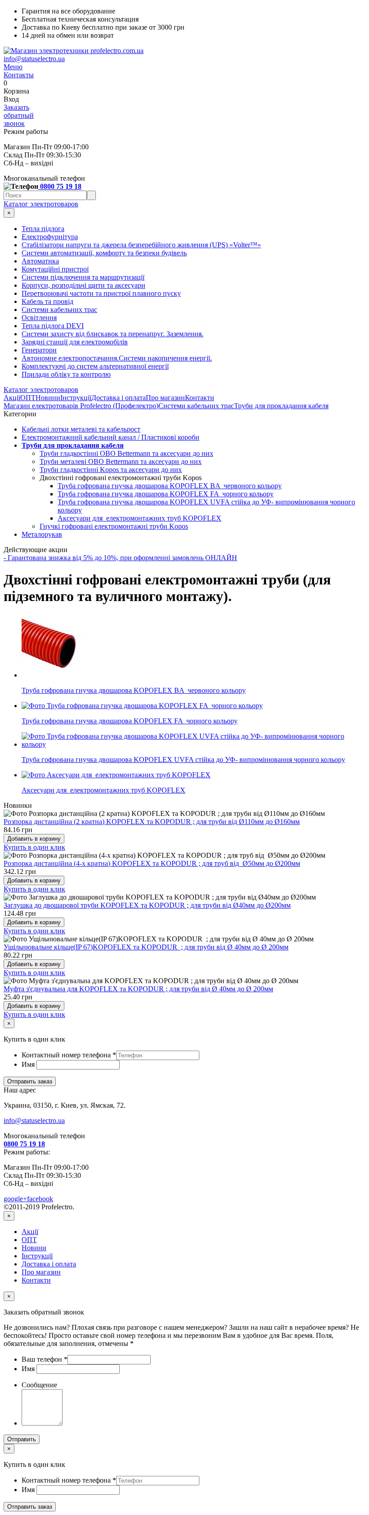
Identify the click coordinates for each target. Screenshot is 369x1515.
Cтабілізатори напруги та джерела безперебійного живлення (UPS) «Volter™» (141, 245)
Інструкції (75, 397)
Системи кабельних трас (59, 309)
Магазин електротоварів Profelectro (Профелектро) (81, 406)
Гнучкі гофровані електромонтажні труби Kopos (114, 526)
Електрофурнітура (50, 237)
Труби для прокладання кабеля (281, 406)
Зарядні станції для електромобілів (75, 342)
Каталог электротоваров (41, 204)
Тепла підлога (43, 228)
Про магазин (165, 397)
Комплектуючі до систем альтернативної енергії (95, 366)
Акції (12, 397)
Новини (48, 397)
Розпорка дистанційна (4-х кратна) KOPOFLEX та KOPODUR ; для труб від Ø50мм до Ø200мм (152, 863)
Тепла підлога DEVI (53, 326)
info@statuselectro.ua (34, 58)
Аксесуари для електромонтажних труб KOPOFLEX (139, 518)
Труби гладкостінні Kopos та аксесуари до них (111, 469)
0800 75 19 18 (59, 186)
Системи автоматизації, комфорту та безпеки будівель (104, 253)
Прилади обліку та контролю (66, 374)
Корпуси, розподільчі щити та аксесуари (83, 285)
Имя (29, 1064)
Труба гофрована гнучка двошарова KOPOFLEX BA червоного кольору (170, 486)
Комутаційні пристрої (55, 269)
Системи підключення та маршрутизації (83, 277)
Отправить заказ (29, 1081)
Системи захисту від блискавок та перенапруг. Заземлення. (112, 334)
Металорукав (42, 534)
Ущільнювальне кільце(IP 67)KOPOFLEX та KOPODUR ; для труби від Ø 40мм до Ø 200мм (146, 947)
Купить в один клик (34, 847)
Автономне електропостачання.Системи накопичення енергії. (117, 358)
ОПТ (28, 397)
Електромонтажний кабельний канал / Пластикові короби (110, 437)
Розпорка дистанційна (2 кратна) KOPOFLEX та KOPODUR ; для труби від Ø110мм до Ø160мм (152, 821)
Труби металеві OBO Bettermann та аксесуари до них (121, 461)
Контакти (199, 397)
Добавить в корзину (34, 838)
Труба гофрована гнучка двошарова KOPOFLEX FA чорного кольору (166, 494)
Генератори (39, 350)
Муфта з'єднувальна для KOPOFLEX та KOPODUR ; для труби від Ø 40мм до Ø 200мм (138, 989)
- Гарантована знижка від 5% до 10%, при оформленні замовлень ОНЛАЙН (120, 557)
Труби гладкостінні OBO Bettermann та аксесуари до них (126, 453)
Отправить (21, 1439)
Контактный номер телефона (69, 1055)
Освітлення (39, 317)
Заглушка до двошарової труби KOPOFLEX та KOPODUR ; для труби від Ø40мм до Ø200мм (147, 905)
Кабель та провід (47, 301)
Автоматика (40, 261)
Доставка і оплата (118, 397)
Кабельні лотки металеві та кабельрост (81, 429)
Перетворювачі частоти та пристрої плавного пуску (101, 293)
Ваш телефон (45, 1359)
